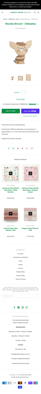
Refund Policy (20, 272)
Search (20, 264)
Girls (17, 19)
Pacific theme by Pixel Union (20, 377)
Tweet (13, 148)
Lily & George (10, 185)
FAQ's (20, 261)
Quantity (16, 92)
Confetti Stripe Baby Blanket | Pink (10, 229)
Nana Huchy (11, 225)
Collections (11, 19)
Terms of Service (21, 279)
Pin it (18, 148)
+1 (27, 148)
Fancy (22, 148)
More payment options (30, 116)
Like (8, 148)
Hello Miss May (20, 28)
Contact (20, 268)
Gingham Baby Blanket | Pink (30, 229)
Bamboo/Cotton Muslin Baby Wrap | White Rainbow (10, 190)
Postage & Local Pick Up (20, 257)
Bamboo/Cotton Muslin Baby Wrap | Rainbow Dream (30, 190)
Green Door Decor (26, 375)
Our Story (20, 254)
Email (32, 148)
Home (5, 19)
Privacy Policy (20, 275)
